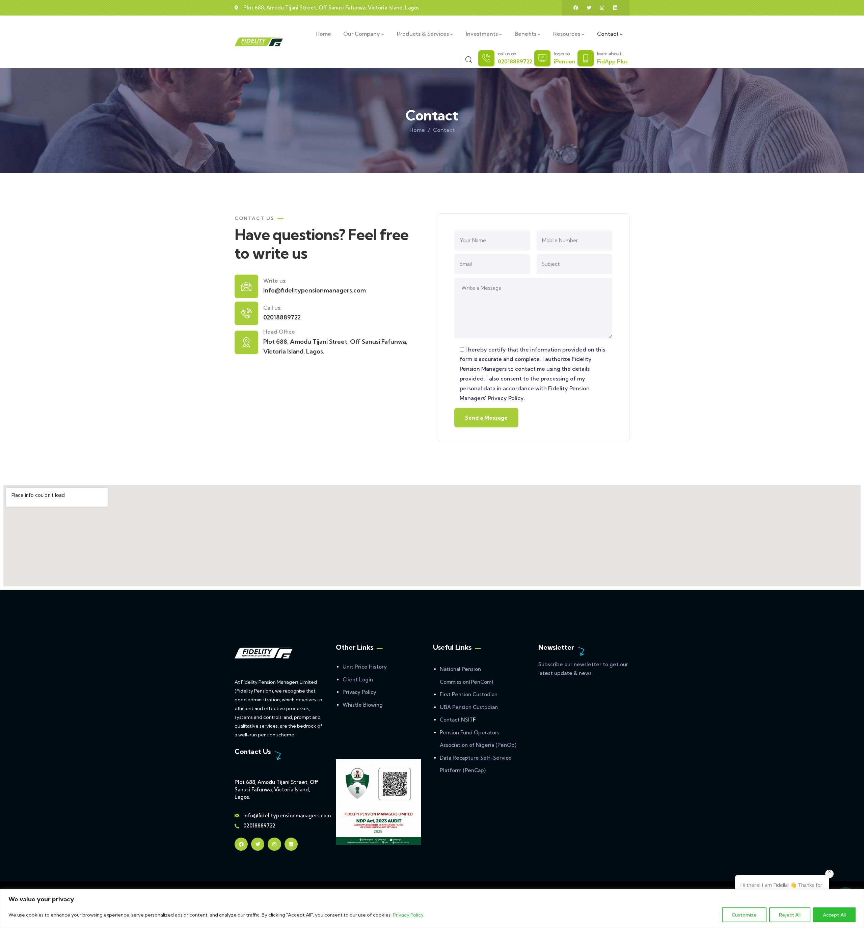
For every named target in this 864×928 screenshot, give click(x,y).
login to (562, 54)
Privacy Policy (408, 915)
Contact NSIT (456, 719)
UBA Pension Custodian (469, 707)
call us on (507, 54)
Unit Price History (365, 667)
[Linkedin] (615, 7)
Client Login (358, 679)
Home (417, 129)
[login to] (542, 58)
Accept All (834, 915)
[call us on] (486, 58)
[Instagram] (602, 7)
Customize (744, 915)
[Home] (259, 42)
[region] (432, 908)
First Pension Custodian (468, 694)
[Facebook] (575, 7)
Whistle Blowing (363, 705)
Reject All (790, 915)
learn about (609, 54)
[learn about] (585, 58)
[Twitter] (589, 7)
